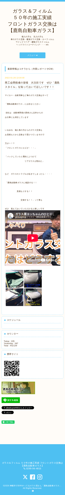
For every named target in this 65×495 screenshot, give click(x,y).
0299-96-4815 (33, 468)
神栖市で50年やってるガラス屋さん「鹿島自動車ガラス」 (36, 486)
